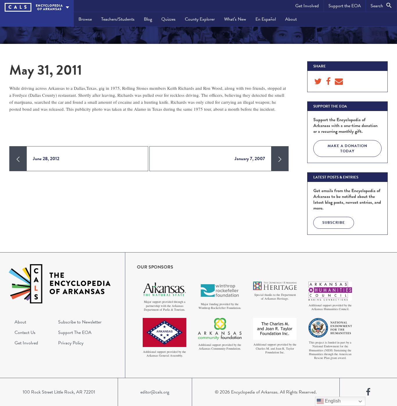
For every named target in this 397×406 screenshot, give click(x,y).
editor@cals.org (154, 392)
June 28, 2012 (46, 158)
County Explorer (200, 19)
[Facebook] (368, 392)
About (291, 19)
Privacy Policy (70, 342)
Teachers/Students (118, 19)
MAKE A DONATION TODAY (347, 148)
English (332, 400)
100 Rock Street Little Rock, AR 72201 (59, 392)
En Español (265, 19)
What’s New (235, 19)
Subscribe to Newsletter (79, 322)
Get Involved (307, 5)
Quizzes (168, 19)
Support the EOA (344, 5)
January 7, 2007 (250, 158)
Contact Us (25, 332)
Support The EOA (75, 332)
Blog (148, 19)
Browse (85, 19)
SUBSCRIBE (333, 223)
